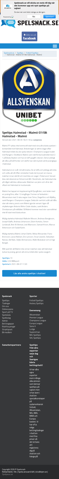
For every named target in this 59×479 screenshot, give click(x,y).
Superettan (35, 332)
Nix (33, 16)
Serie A (33, 326)
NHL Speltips (35, 335)
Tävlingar (6, 303)
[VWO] (14, 17)
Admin (5, 320)
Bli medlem (7, 332)
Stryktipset (7, 329)
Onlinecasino (7, 309)
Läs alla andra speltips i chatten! (29, 273)
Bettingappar (8, 323)
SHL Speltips (35, 337)
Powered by (7, 17)
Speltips (20, 52)
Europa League (36, 323)
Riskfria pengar (8, 326)
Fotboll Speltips (32, 52)
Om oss (5, 306)
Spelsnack (21, 469)
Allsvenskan (35, 314)
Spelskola (6, 315)
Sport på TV (7, 312)
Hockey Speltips (36, 303)
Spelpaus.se (7, 474)
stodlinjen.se (41, 471)
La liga (32, 329)
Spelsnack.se (9, 52)
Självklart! (49, 16)
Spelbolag (6, 317)
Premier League (36, 317)
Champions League (38, 320)
